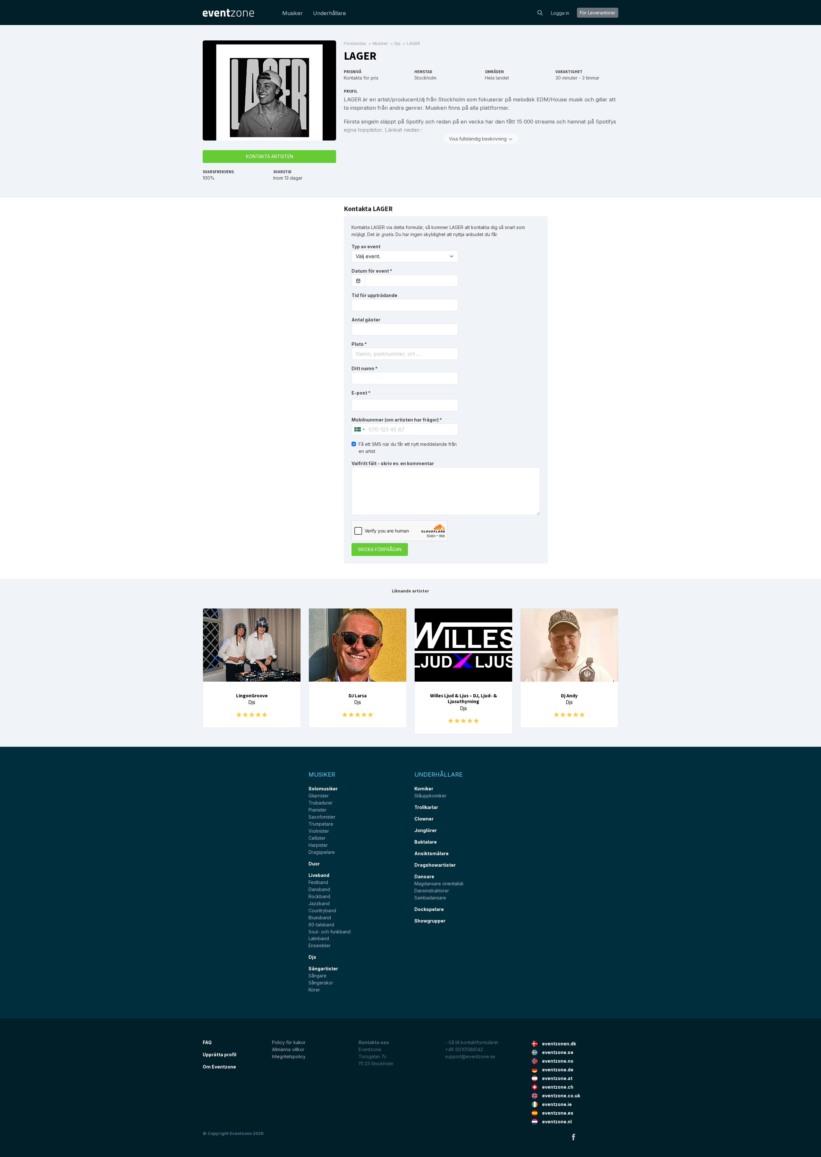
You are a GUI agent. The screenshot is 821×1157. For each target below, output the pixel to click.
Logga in (560, 13)
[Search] (540, 12)
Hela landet (497, 78)
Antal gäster (365, 319)
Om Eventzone (219, 1066)
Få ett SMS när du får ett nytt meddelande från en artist (408, 447)
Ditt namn (364, 368)
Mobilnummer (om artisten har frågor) (396, 419)
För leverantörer (597, 12)
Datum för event (371, 271)
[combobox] (404, 354)
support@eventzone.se (470, 1056)
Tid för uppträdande (374, 295)
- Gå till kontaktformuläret (471, 1042)
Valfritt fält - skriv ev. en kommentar (392, 463)
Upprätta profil (219, 1054)
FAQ (207, 1042)
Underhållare (329, 13)
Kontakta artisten (269, 156)
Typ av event (365, 246)
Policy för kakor (289, 1042)
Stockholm (425, 78)
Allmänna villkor (288, 1049)
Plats (359, 344)
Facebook (573, 1137)
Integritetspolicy (289, 1056)
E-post (360, 393)
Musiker (292, 13)
